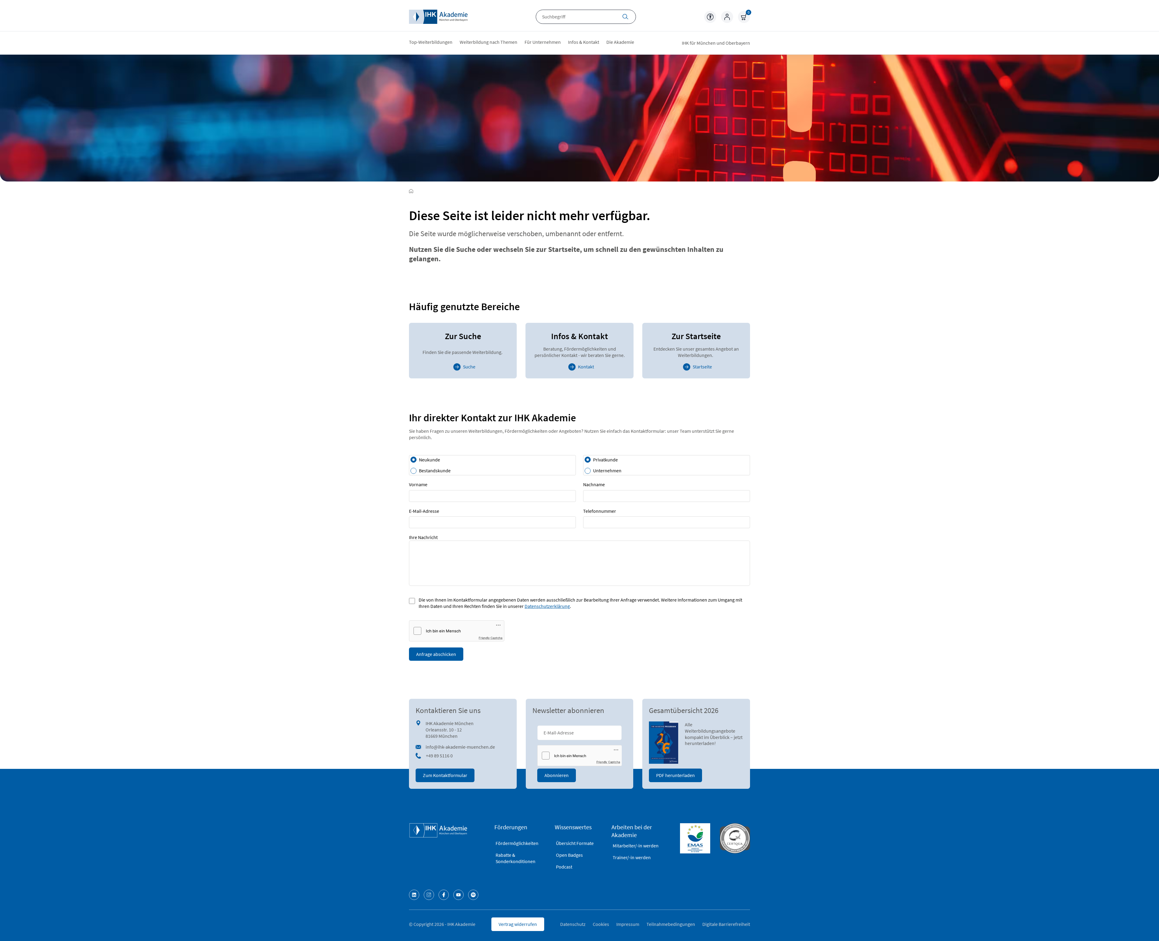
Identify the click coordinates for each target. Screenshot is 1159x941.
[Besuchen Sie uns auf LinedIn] (414, 895)
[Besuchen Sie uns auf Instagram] (429, 895)
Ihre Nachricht (423, 537)
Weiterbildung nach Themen (488, 42)
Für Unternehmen (543, 42)
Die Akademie (620, 42)
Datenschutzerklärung (547, 606)
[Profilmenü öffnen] (727, 17)
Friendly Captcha (491, 638)
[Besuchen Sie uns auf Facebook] (444, 895)
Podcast (564, 867)
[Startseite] (438, 17)
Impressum (627, 924)
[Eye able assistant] (710, 17)
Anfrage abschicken (436, 654)
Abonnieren (556, 775)
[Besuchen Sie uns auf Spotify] (473, 895)
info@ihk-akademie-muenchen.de (460, 747)
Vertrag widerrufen (518, 924)
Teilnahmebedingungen (671, 924)
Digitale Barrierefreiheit (726, 924)
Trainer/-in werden (632, 857)
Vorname (418, 484)
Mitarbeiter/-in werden (636, 846)
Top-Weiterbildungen (430, 42)
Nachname (594, 484)
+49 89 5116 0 (439, 756)
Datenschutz (573, 924)
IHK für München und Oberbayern (716, 43)
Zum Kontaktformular (445, 775)
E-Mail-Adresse (424, 511)
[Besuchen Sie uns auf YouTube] (458, 895)
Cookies (601, 924)
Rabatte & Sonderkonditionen (515, 858)
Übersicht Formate (575, 843)
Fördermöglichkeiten (517, 843)
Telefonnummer (599, 511)
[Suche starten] (625, 17)
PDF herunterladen (675, 775)
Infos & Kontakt (583, 42)
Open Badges (569, 855)
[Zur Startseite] (411, 191)
